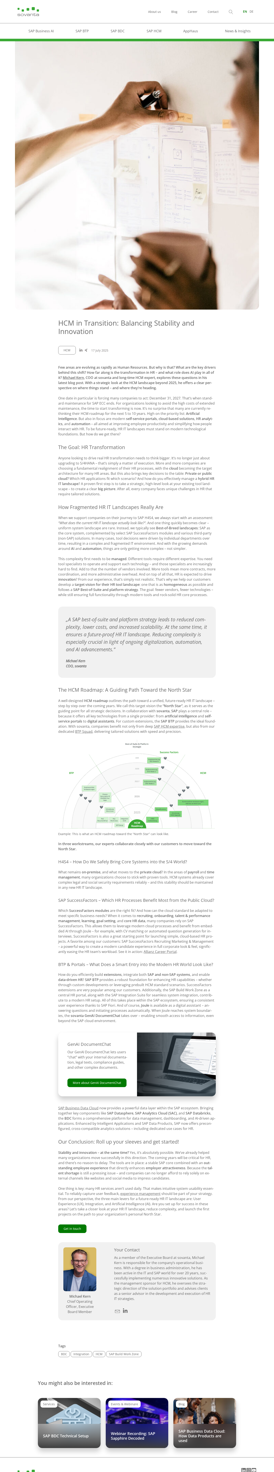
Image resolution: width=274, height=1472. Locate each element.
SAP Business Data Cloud (78, 1108)
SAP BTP (82, 31)
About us (154, 12)
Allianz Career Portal (160, 951)
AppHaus (190, 31)
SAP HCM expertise (169, 726)
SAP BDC (118, 31)
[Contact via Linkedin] (125, 1310)
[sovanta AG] (28, 11)
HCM (67, 350)
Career (192, 12)
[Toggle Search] (231, 11)
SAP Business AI (41, 31)
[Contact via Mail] (118, 1310)
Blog (174, 12)
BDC (64, 1354)
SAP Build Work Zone (124, 1354)
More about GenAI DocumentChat (97, 1083)
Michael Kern (73, 377)
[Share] (80, 350)
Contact (213, 12)
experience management (140, 1193)
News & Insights (238, 31)
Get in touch (72, 1229)
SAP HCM (154, 31)
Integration (81, 1354)
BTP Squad (83, 731)
